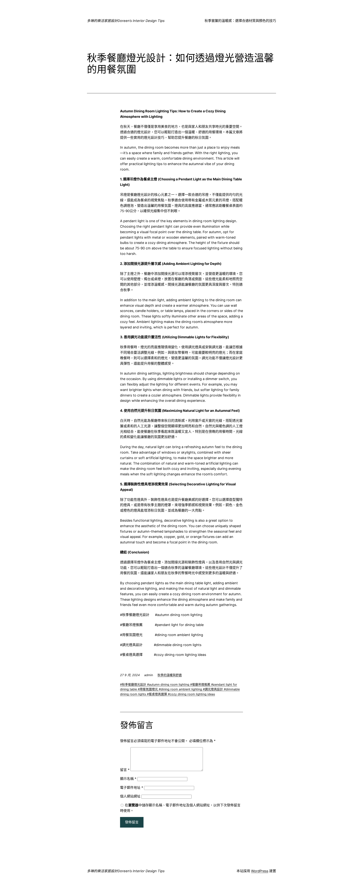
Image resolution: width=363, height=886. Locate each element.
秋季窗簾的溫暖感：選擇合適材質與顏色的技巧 (240, 21)
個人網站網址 (130, 796)
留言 (125, 770)
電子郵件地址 (131, 788)
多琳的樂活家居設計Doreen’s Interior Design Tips (125, 21)
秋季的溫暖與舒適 (169, 675)
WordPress (259, 871)
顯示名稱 (128, 779)
